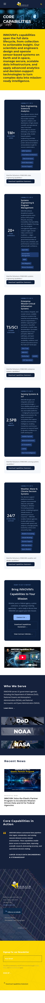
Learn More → (9, 708)
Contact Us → (22, 617)
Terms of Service (14, 967)
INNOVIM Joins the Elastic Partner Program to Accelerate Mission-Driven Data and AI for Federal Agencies (21, 801)
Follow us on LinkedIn (14, 912)
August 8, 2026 (11, 795)
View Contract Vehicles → (23, 634)
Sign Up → (7, 973)
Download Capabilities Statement (17, 984)
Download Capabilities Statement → (20, 181)
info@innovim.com (9, 905)
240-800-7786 (7, 902)
